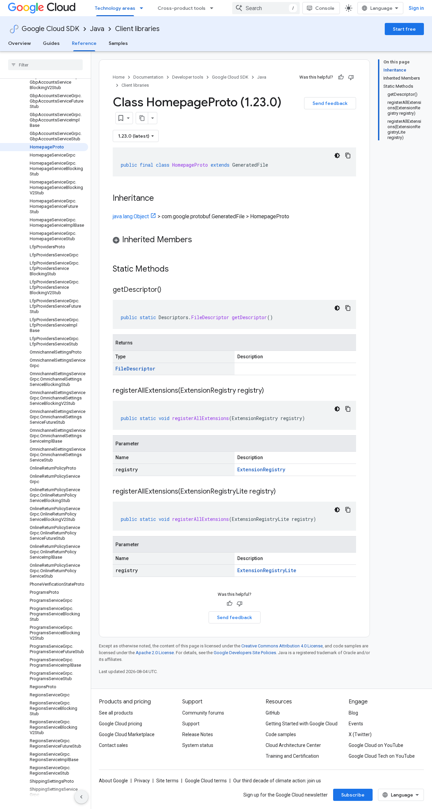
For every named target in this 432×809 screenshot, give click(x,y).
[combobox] (266, 8)
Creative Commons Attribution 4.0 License (282, 645)
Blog (353, 713)
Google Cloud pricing (120, 723)
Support (190, 723)
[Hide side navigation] (81, 797)
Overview (19, 43)
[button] (234, 240)
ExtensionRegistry (261, 469)
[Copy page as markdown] (142, 118)
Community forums (203, 713)
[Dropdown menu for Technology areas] (143, 8)
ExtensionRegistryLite (266, 570)
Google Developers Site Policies (245, 652)
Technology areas (115, 8)
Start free (404, 29)
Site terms (167, 780)
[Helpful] (341, 77)
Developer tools (187, 77)
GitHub (273, 713)
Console (324, 8)
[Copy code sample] (348, 155)
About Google (113, 780)
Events (356, 723)
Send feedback (330, 103)
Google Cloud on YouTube (376, 745)
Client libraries (137, 29)
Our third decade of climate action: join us (277, 780)
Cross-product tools (182, 8)
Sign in (416, 8)
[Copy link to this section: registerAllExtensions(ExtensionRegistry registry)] (270, 391)
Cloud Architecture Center (293, 745)
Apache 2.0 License (155, 652)
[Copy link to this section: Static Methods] (177, 270)
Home (119, 77)
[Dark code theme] (337, 155)
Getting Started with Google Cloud (302, 723)
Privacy (142, 780)
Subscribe (352, 795)
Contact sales (113, 745)
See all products (116, 713)
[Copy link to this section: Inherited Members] (199, 240)
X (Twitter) (360, 734)
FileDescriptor (135, 368)
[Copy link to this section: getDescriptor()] (168, 290)
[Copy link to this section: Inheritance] (160, 199)
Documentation (148, 77)
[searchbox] (45, 64)
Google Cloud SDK (50, 29)
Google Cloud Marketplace (127, 734)
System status (197, 745)
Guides (51, 43)
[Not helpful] (351, 77)
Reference (84, 43)
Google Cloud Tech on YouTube (382, 756)
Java (97, 29)
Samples (118, 43)
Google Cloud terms (206, 780)
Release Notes (197, 734)
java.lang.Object (131, 216)
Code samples (281, 734)
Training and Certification (292, 756)
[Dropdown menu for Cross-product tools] (214, 8)
